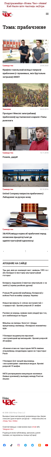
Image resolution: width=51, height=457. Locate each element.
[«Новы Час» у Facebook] (4, 445)
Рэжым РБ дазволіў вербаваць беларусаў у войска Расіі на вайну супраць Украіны (23, 294)
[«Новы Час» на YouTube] (46, 445)
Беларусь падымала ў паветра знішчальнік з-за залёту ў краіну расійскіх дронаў (25, 284)
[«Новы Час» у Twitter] (32, 445)
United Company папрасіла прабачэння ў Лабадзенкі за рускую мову (23, 195)
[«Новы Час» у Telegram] (25, 445)
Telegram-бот (8, 429)
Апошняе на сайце (15, 263)
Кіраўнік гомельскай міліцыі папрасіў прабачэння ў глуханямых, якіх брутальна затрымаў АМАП (24, 73)
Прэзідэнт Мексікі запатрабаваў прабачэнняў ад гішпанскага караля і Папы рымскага (25, 117)
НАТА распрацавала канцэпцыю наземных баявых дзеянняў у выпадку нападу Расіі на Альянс (23, 376)
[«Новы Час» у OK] (39, 445)
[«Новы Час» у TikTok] (11, 445)
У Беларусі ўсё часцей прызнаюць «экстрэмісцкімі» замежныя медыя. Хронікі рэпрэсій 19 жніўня (23, 363)
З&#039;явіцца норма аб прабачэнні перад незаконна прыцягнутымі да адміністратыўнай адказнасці (24, 237)
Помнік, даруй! (10, 157)
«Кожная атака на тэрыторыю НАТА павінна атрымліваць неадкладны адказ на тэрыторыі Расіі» (24, 351)
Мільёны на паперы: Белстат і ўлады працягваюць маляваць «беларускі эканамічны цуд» (24, 325)
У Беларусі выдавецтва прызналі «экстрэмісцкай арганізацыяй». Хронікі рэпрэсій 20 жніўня (25, 338)
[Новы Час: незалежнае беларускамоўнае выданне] (14, 14)
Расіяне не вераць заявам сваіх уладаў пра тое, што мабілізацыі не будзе (25, 314)
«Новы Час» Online (10, 421)
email (34, 427)
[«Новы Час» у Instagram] (18, 445)
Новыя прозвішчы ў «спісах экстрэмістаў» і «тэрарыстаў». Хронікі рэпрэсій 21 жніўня (23, 304)
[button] (47, 14)
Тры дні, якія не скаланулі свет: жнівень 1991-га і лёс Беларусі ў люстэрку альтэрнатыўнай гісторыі (25, 273)
